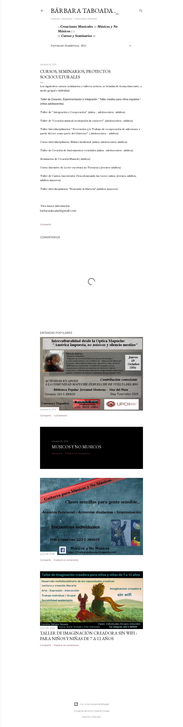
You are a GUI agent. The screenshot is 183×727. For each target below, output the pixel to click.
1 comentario (60, 415)
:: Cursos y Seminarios (75, 36)
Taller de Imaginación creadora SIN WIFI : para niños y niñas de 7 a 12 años (88, 635)
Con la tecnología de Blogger (94, 704)
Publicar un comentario (77, 453)
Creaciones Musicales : (77, 26)
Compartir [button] (45, 224)
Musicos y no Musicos (76, 446)
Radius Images (101, 710)
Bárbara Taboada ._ (85, 10)
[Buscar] (141, 9)
